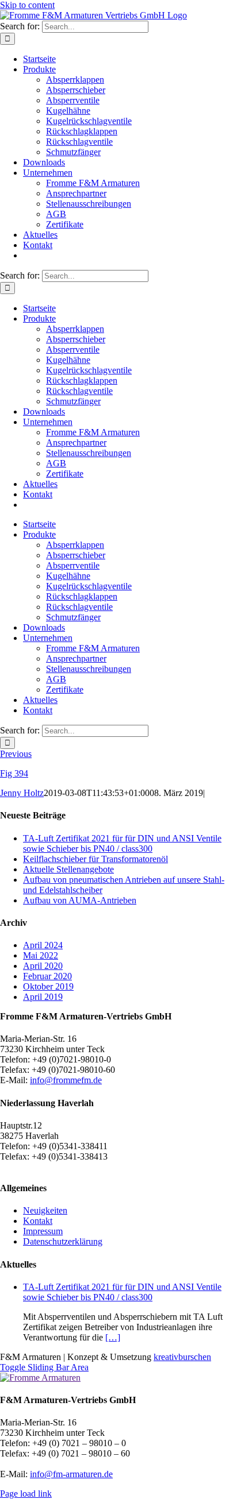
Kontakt (37, 1221)
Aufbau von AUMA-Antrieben (79, 900)
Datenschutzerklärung (62, 1241)
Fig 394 (14, 773)
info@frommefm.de (66, 1080)
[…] (112, 1337)
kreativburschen (182, 1357)
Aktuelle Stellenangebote (68, 869)
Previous (16, 754)
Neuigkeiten (45, 1210)
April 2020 (43, 966)
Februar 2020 (47, 976)
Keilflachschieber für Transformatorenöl (95, 859)
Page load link (26, 1493)
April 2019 (43, 997)
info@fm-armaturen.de (71, 1474)
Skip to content (27, 5)
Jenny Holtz (22, 793)
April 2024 (43, 945)
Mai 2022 (40, 955)
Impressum (43, 1231)
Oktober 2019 (48, 986)
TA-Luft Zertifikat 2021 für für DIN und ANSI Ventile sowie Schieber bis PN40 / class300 (122, 843)
